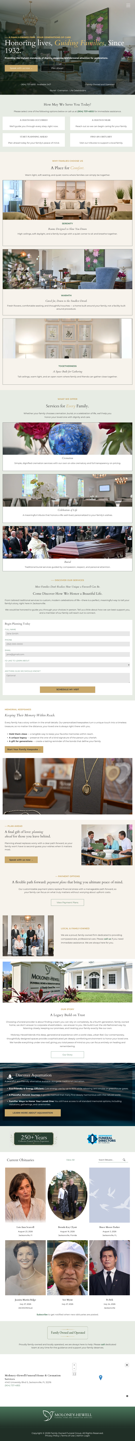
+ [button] (74, 1365)
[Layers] (127, 1365)
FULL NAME (10, 629)
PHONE (8, 640)
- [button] (74, 1368)
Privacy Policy (52, 1435)
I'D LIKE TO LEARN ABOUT (17, 660)
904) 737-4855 (12, 1385)
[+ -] (100, 1380)
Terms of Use (68, 1435)
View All (70, 1160)
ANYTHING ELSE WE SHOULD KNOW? (23, 671)
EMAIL (8, 650)
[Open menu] (128, 5)
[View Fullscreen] (74, 1373)
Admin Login (83, 1435)
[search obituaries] (125, 1160)
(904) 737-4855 (28, 84)
